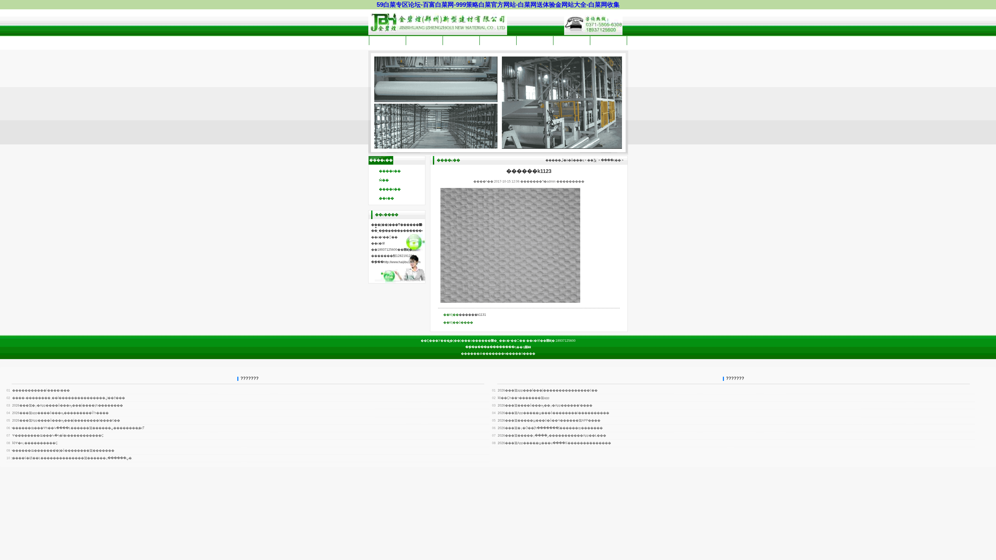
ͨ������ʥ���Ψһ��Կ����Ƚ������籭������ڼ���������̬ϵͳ (75, 428)
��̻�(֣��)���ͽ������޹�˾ (437, 22)
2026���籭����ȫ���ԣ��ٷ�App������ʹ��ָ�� (542, 405)
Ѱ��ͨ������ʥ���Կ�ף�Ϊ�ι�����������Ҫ (55, 435)
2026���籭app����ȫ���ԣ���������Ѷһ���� (57, 413)
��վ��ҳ (387, 40)
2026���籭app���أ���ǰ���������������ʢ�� (545, 390)
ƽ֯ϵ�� (384, 180)
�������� (424, 40)
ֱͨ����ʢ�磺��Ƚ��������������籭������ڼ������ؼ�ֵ (69, 458)
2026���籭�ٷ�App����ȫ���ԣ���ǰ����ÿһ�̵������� (64, 405)
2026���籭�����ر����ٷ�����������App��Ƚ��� (549, 435)
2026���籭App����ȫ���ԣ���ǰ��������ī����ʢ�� (63, 420)
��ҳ (580, 160)
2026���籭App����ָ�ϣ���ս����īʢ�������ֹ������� (551, 443)
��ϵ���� (608, 40)
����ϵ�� (390, 171)
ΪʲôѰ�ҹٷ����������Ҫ (32, 443)
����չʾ (535, 40)
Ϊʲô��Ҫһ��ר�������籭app (520, 398)
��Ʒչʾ (498, 40)
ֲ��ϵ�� (386, 198)
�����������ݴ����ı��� (38, 390)
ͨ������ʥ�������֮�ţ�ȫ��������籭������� (60, 450)
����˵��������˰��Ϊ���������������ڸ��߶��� (65, 398)
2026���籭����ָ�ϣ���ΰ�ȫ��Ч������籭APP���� (546, 420)
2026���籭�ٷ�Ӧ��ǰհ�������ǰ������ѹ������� (547, 428)
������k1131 (472, 315)
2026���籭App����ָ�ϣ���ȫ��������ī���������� (550, 413)
